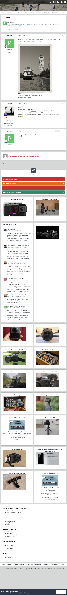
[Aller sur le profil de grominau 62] (5, 279)
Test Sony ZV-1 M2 (50, 417)
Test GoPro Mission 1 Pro (17, 199)
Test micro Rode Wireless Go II (17, 473)
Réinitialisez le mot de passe (17, 442)
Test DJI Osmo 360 (17, 326)
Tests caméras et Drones (13, 531)
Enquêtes (9, 523)
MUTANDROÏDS (11, 229)
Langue (16, 568)
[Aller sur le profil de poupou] (5, 23)
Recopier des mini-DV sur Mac (50, 349)
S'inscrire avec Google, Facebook (12, 192)
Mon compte (10, 545)
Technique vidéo (11, 521)
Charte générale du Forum (10, 179)
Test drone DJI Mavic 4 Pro (50, 326)
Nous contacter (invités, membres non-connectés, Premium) (51, 568)
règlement (33, 111)
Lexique (9, 557)
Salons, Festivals (11, 556)
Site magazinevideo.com (9, 183)
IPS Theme (4, 568)
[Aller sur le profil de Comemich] (5, 230)
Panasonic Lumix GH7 (17, 349)
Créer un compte (11, 547)
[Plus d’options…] (62, 36)
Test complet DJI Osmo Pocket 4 (50, 199)
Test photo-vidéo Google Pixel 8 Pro (17, 395)
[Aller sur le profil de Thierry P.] (9, 111)
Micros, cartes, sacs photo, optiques (16, 510)
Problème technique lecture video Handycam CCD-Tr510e (18, 245)
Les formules (10, 543)
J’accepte (62, 592)
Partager (7, 29)
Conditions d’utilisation (23, 593)
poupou (9, 35)
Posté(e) (23, 35)
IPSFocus (10, 568)
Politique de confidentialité (31, 568)
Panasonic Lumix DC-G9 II (50, 372)
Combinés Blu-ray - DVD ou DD (14, 514)
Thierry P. (9, 103)
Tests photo (10, 533)
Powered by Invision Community (33, 569)
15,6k (10, 120)
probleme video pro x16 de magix (15, 262)
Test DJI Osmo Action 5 (17, 372)
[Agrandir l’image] (22, 116)
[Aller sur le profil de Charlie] (5, 262)
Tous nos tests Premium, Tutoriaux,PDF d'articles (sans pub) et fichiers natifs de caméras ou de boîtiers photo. (17, 433)
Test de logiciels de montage (14, 512)
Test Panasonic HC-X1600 (50, 225)
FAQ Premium (10, 548)
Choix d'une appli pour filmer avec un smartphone (16, 306)
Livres (8, 524)
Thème (21, 568)
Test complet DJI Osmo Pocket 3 (50, 395)
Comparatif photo (11, 536)
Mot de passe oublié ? (9, 188)
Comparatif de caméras (12, 535)
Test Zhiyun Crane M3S (17, 449)
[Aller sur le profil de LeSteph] (5, 307)
